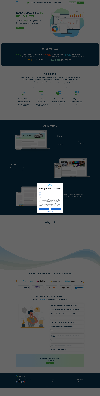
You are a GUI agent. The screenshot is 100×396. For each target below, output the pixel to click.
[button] (50, 197)
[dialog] (50, 198)
